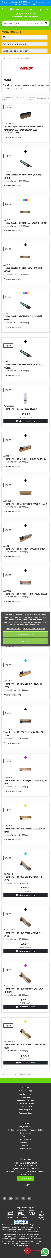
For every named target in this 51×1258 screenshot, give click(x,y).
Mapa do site (25, 1142)
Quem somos (25, 1133)
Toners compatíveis (25, 1110)
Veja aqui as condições (27, 4)
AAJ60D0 (7, 456)
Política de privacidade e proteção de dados (25, 1130)
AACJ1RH (7, 171)
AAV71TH (7, 220)
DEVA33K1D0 (8, 930)
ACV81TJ (7, 313)
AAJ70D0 (7, 546)
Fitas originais (25, 1097)
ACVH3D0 (7, 777)
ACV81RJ (6, 361)
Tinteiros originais (25, 1106)
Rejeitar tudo (25, 634)
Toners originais (25, 1113)
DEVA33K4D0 (8, 874)
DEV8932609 (8, 406)
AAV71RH (7, 265)
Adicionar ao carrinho (26, 421)
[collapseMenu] (2, 9)
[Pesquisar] (47, 23)
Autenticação (26, 1145)
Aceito (25, 641)
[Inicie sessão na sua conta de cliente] (41, 9)
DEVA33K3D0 (8, 986)
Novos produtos (25, 1091)
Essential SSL (25, 1185)
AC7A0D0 (7, 501)
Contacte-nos (25, 1139)
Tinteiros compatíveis (25, 1103)
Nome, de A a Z (42, 98)
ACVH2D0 (7, 825)
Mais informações (13, 628)
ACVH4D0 (7, 681)
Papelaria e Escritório (25, 1100)
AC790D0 (7, 591)
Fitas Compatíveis (25, 1094)
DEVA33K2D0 (8, 1041)
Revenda (25, 1136)
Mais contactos (26, 1178)
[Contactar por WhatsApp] (45, 1252)
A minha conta (25, 1149)
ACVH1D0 (7, 729)
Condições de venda (25, 1126)
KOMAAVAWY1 (9, 123)
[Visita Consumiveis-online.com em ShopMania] (21, 1222)
